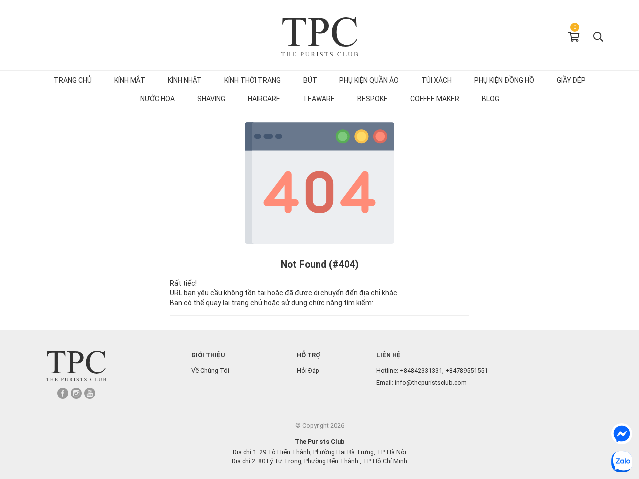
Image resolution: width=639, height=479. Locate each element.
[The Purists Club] (76, 366)
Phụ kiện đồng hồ (504, 80)
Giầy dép (571, 80)
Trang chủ (73, 80)
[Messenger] (621, 433)
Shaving (211, 99)
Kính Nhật (185, 80)
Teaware (319, 99)
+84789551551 (466, 370)
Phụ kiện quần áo (369, 80)
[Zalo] (621, 461)
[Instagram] (76, 393)
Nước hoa (157, 99)
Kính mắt (129, 80)
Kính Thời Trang (252, 80)
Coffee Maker (434, 99)
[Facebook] (62, 393)
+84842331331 (421, 370)
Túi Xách (436, 80)
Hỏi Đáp (308, 370)
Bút (310, 80)
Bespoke (372, 99)
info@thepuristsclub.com (431, 382)
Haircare (264, 99)
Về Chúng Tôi (210, 370)
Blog (490, 99)
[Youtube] (89, 393)
